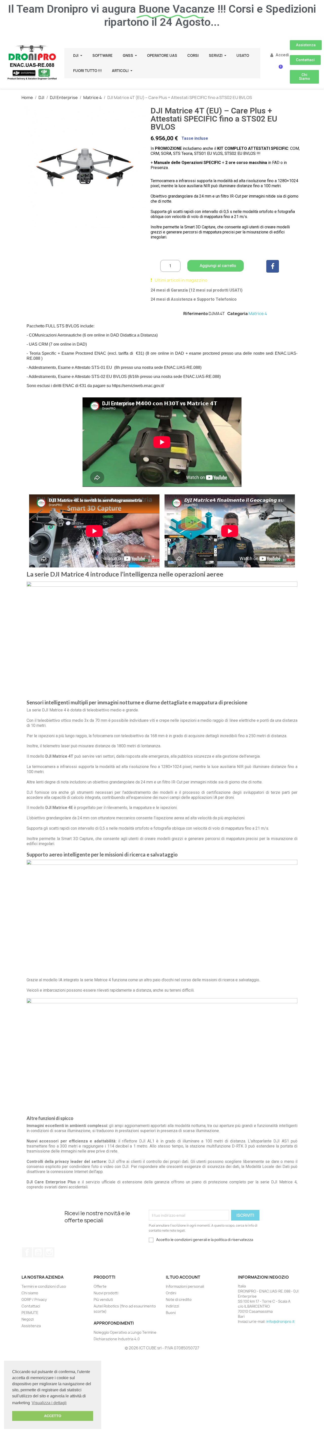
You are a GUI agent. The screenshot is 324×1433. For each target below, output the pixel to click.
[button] (306, 45)
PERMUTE (30, 1312)
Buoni (171, 1312)
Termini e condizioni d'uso (44, 1286)
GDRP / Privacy (34, 1299)
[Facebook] (272, 266)
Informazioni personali (185, 1286)
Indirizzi (172, 1306)
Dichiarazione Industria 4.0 (117, 1338)
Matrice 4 (258, 313)
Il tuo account (183, 1277)
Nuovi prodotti (106, 1293)
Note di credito (179, 1299)
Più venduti (103, 1299)
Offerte (100, 1286)
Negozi (28, 1319)
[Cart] (279, 70)
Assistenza (31, 1325)
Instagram (49, 1252)
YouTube (38, 1252)
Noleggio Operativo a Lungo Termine (125, 1332)
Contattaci (31, 1306)
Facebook (27, 1252)
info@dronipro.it (280, 1321)
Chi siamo (30, 1293)
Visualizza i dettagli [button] (49, 1403)
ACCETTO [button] (52, 1416)
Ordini (171, 1293)
